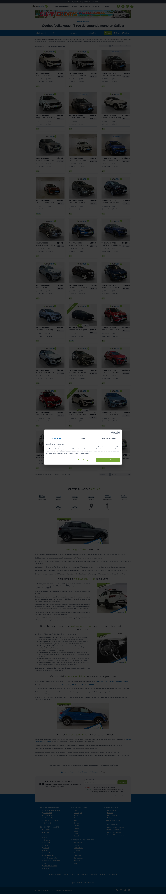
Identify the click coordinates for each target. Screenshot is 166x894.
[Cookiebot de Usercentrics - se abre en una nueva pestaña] (112, 432)
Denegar (58, 460)
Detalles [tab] (83, 438)
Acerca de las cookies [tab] (109, 438)
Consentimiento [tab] (57, 438)
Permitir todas (108, 460)
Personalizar (82, 460)
